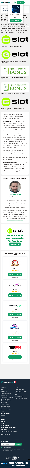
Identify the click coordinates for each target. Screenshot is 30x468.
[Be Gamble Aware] (8, 458)
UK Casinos (4, 395)
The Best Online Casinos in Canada (6, 400)
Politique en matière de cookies (20, 392)
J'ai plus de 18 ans (7, 447)
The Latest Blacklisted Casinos (7, 410)
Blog (2, 423)
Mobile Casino (5, 425)
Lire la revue (15, 277)
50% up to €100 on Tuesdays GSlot (11, 46)
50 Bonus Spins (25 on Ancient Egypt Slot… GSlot (14, 78)
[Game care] (20, 458)
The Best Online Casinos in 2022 (5, 407)
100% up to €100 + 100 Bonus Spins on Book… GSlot (12, 109)
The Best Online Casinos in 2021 (5, 403)
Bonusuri (5, 10)
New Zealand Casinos (7, 397)
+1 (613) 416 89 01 (5, 434)
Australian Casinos (6, 393)
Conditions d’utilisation (21, 398)
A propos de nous (19, 389)
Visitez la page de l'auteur (15, 220)
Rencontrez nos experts (8, 427)
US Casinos (4, 391)
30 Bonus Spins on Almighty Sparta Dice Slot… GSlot (13, 62)
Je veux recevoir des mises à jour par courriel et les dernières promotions (13, 450)
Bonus (3, 421)
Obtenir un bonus (15, 20)
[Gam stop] (14, 458)
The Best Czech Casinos (5, 414)
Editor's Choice (5, 389)
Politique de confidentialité (19, 395)
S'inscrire (18, 444)
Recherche (20, 2)
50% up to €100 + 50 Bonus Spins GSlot (13, 93)
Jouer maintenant (15, 244)
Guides (3, 419)
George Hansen (15, 195)
